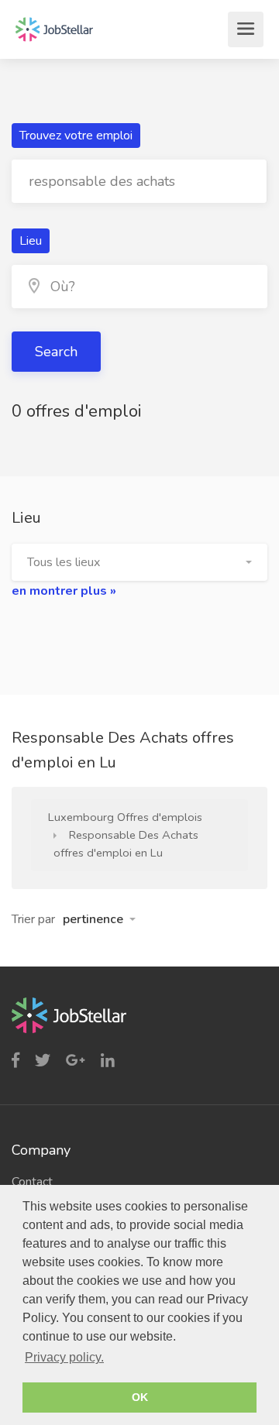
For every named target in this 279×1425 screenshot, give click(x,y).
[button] (139, 562)
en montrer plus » (64, 590)
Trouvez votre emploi (76, 135)
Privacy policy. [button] (64, 1357)
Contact (32, 1181)
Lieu (30, 240)
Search (56, 351)
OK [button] (140, 1397)
